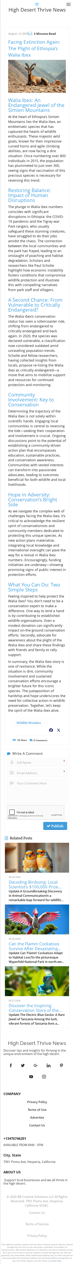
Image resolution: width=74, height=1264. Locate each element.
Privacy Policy (37, 1236)
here (59, 1260)
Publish (56, 826)
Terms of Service (37, 1224)
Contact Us (37, 1213)
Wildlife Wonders (29, 723)
